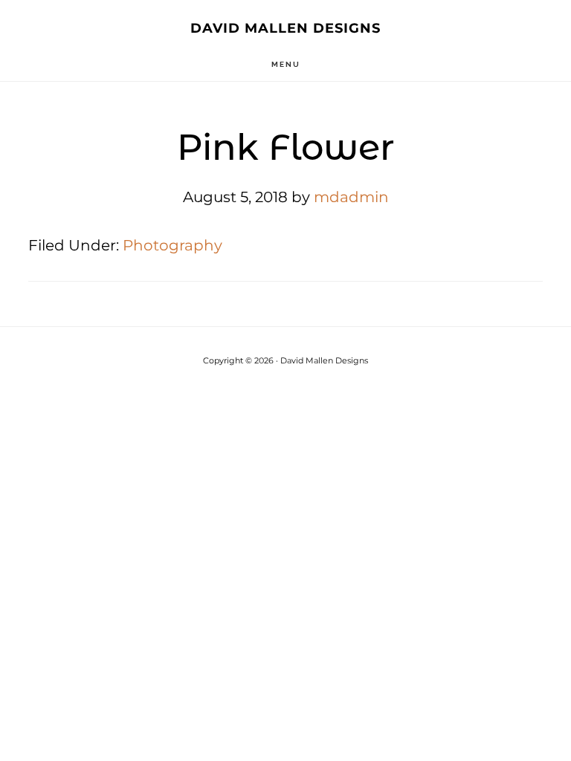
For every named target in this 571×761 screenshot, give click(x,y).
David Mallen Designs (285, 28)
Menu (285, 64)
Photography (172, 245)
